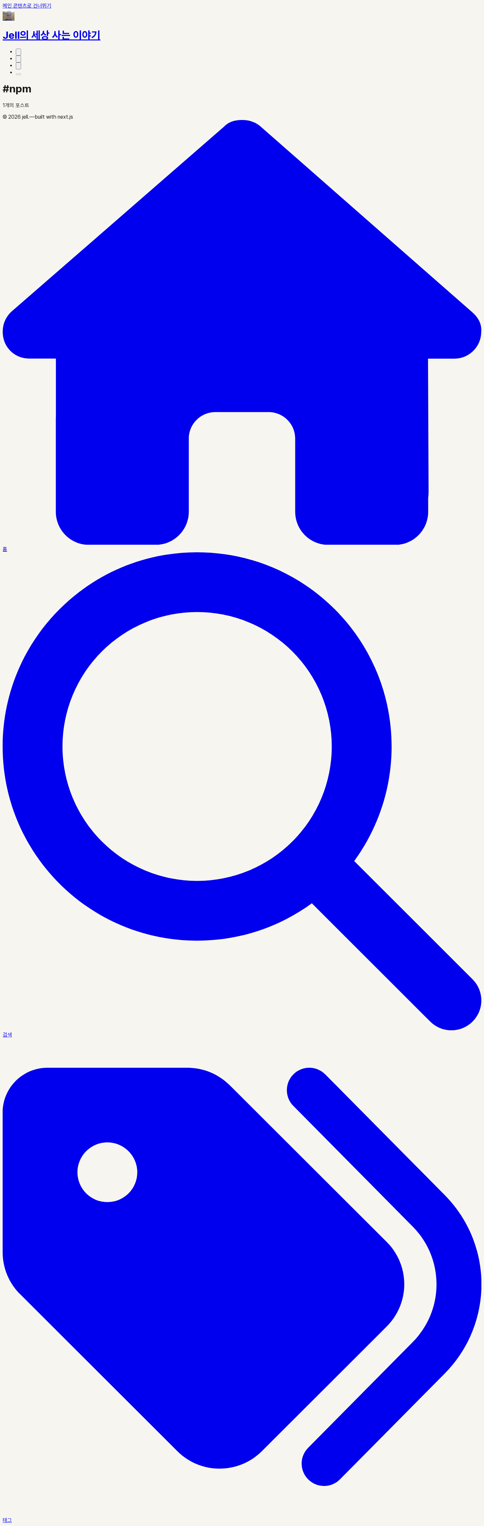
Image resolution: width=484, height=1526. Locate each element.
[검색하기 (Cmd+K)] (18, 65)
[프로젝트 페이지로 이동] (18, 52)
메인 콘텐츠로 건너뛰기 (27, 6)
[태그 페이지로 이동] (18, 59)
